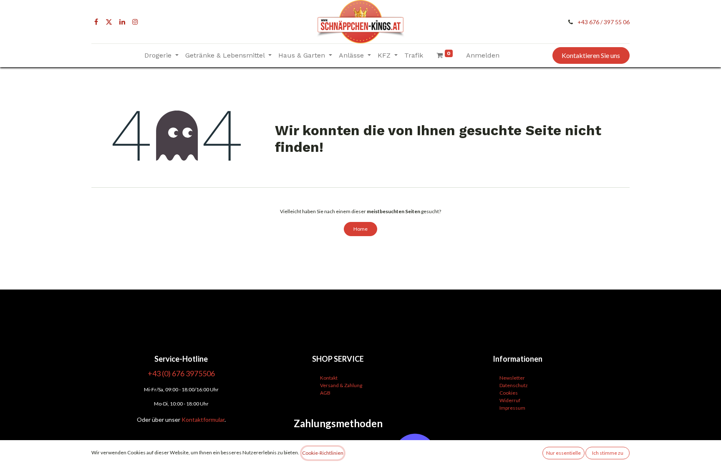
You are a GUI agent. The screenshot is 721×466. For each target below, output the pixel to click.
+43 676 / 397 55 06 (603, 21)
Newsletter (512, 378)
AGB (325, 393)
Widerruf (509, 400)
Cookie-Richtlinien (322, 453)
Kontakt (329, 378)
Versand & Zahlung (341, 385)
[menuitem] (413, 55)
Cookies (508, 393)
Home (360, 229)
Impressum (512, 408)
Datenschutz (513, 385)
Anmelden (482, 55)
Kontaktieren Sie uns (591, 55)
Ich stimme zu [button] (607, 453)
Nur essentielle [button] (563, 453)
